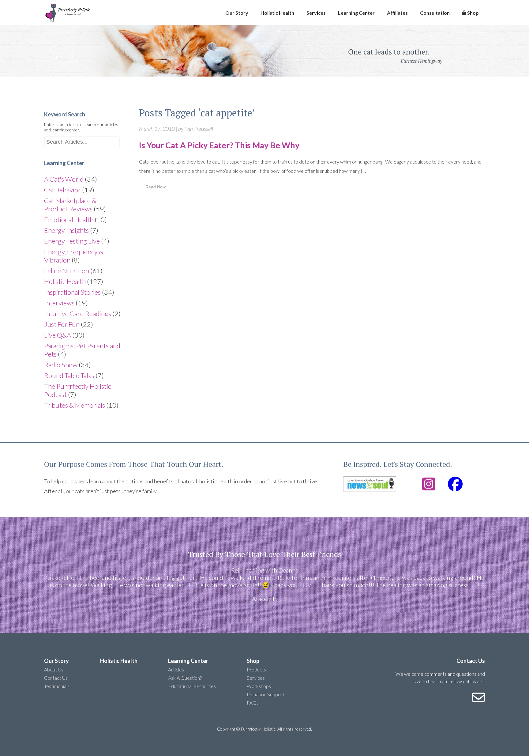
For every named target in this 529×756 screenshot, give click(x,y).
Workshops (259, 686)
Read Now (155, 186)
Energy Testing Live (72, 241)
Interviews (59, 303)
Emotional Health (68, 219)
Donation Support (265, 694)
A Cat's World (64, 179)
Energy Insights (66, 230)
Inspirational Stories (72, 292)
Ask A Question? (185, 678)
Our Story (236, 13)
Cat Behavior (62, 190)
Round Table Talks (69, 375)
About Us (53, 669)
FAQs (253, 702)
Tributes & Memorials (74, 405)
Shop (472, 13)
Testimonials (56, 686)
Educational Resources (192, 686)
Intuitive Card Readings (77, 313)
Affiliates (397, 13)
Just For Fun (62, 324)
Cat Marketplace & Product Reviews (70, 204)
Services (316, 13)
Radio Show (60, 365)
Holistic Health (277, 13)
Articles (176, 669)
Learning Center (356, 13)
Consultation (435, 13)
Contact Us (56, 678)
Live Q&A (57, 335)
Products (256, 669)
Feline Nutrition (66, 270)
